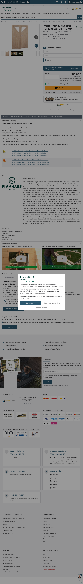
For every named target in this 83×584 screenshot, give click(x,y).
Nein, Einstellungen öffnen (52, 303)
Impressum (44, 307)
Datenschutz (38, 307)
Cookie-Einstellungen (51, 296)
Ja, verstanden (30, 303)
